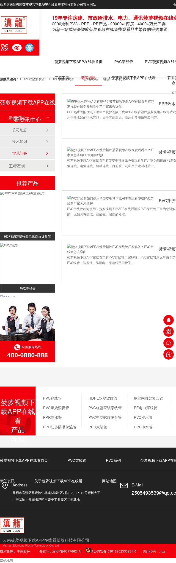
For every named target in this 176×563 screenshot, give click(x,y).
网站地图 (109, 480)
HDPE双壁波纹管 (32, 79)
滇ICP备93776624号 (67, 551)
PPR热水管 (52, 417)
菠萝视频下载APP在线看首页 (78, 61)
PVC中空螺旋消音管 (105, 417)
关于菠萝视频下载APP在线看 (132, 77)
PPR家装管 (97, 427)
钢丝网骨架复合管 (148, 398)
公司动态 (19, 129)
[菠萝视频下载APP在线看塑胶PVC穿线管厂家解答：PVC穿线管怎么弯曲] (110, 249)
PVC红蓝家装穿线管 (105, 407)
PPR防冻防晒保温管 (60, 427)
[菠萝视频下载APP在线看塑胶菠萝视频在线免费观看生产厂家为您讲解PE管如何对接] (110, 152)
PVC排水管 (143, 417)
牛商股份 (23, 551)
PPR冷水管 (143, 427)
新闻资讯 (88, 77)
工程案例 (62, 77)
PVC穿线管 (123, 61)
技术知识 (19, 141)
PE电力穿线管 (145, 407)
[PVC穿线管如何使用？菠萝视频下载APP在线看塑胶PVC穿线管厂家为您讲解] (110, 201)
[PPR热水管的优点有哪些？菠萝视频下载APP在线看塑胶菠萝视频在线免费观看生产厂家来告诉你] (110, 104)
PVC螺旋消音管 (56, 407)
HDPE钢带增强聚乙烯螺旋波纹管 (27, 235)
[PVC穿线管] (27, 244)
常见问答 (19, 153)
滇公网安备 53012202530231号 (113, 551)
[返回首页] (168, 354)
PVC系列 (113, 460)
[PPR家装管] (27, 296)
